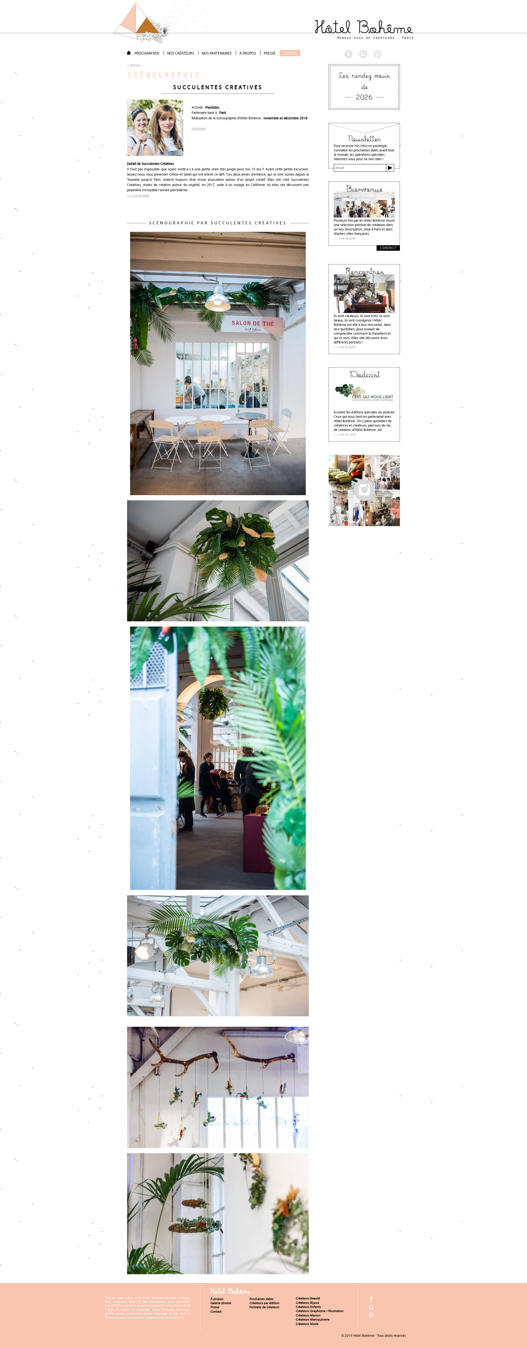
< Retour (133, 65)
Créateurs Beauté (308, 1298)
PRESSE (270, 53)
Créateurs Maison (308, 1315)
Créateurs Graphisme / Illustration (320, 1311)
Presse (215, 1307)
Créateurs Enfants (308, 1307)
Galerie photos (221, 1303)
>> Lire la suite (138, 195)
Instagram (199, 128)
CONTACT (388, 248)
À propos (217, 1299)
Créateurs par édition (264, 1303)
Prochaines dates (261, 1299)
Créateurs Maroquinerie (312, 1319)
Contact (216, 1311)
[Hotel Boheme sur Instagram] (364, 524)
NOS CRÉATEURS (180, 53)
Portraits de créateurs (264, 1307)
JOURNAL (290, 53)
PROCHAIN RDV (146, 53)
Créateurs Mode (307, 1324)
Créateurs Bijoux (307, 1303)
